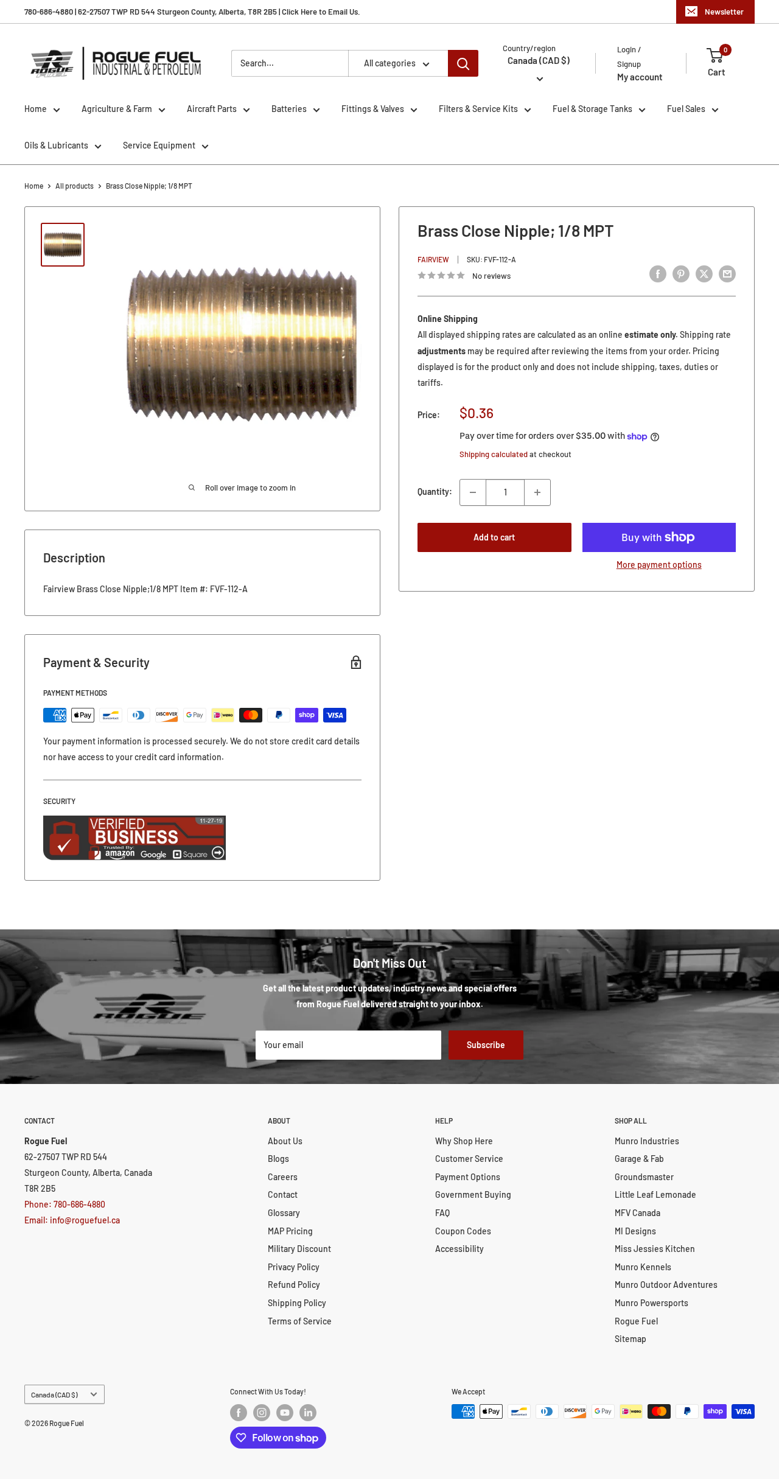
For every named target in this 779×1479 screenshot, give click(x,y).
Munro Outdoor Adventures (666, 1284)
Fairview (433, 259)
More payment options (659, 564)
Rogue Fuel (636, 1321)
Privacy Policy (294, 1267)
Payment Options (467, 1177)
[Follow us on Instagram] (261, 1412)
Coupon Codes (463, 1231)
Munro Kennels (643, 1267)
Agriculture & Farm (117, 108)
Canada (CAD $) (54, 1394)
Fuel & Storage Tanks (592, 108)
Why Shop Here (464, 1141)
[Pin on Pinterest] (681, 273)
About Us (285, 1141)
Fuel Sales (686, 108)
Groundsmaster (644, 1177)
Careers (283, 1177)
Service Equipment (159, 145)
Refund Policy (294, 1284)
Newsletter (724, 11)
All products (74, 185)
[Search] (463, 63)
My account (640, 76)
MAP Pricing (290, 1231)
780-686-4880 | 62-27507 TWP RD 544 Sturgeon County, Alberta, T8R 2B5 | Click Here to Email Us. (192, 11)
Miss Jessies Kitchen (655, 1248)
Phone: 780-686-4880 (64, 1204)
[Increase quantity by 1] (537, 492)
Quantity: (434, 492)
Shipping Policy (297, 1303)
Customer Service (469, 1158)
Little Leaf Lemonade (655, 1194)
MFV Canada (637, 1213)
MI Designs (635, 1231)
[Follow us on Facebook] (238, 1412)
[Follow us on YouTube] (284, 1412)
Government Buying (473, 1194)
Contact (283, 1194)
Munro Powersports (651, 1303)
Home (35, 108)
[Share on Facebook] (657, 273)
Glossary (284, 1213)
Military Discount (299, 1248)
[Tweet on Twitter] (704, 273)
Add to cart (494, 537)
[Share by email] (727, 273)
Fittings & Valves (372, 108)
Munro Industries (647, 1141)
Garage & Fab (639, 1158)
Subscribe (486, 1045)
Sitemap (630, 1339)
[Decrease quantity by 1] (473, 492)
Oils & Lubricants (56, 145)
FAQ (442, 1213)
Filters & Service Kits (478, 108)
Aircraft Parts (212, 108)
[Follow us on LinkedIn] (307, 1412)
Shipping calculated (493, 454)
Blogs (278, 1158)
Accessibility (459, 1248)
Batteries (289, 108)
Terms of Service (300, 1321)
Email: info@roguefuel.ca (72, 1220)
